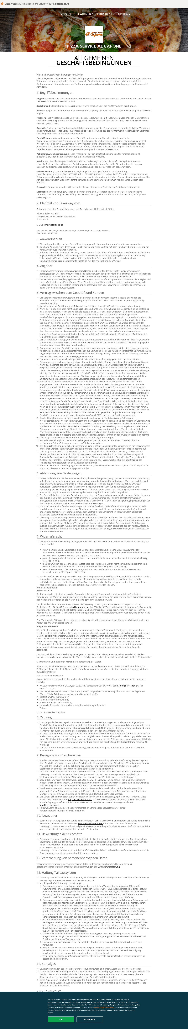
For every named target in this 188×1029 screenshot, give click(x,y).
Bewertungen (85, 13)
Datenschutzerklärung (109, 866)
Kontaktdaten (105, 13)
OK (61, 1019)
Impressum (124, 13)
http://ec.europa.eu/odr (80, 799)
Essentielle (89, 1019)
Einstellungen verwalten (104, 1007)
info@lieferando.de (53, 224)
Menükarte (67, 13)
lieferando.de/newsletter (90, 823)
